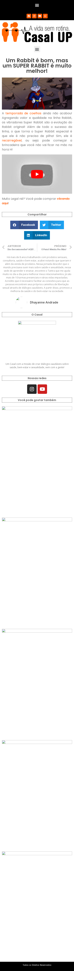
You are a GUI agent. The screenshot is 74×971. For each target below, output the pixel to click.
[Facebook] (29, 16)
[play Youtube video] (37, 174)
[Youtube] (40, 16)
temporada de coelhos (23, 113)
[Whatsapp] (45, 16)
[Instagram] (34, 16)
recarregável (12, 140)
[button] (37, 5)
